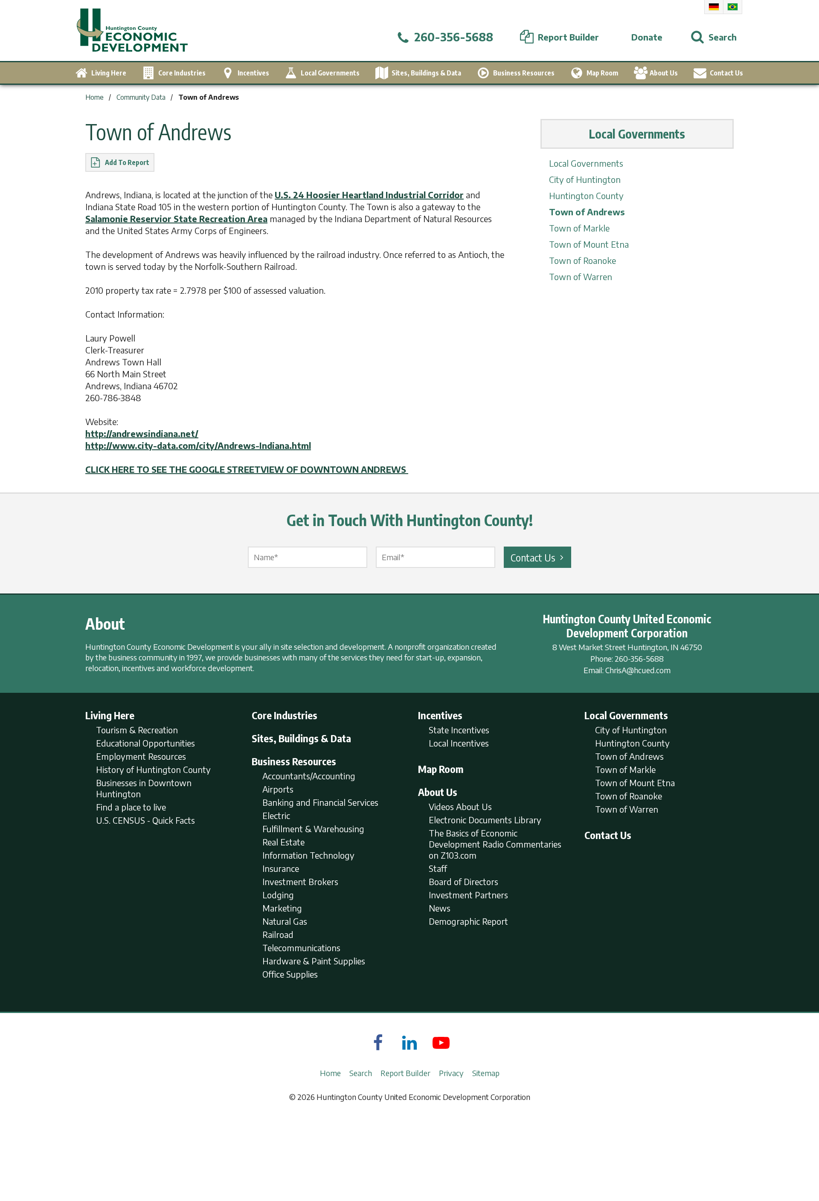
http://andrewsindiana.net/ (141, 433)
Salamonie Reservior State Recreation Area (176, 218)
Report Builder (405, 1073)
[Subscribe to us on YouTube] (441, 1042)
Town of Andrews (587, 211)
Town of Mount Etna (589, 244)
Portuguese (732, 7)
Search (360, 1073)
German (714, 7)
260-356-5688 (639, 658)
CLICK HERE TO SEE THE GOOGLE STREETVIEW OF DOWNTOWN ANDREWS (246, 469)
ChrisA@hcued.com (638, 670)
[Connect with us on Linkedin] (409, 1042)
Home (330, 1073)
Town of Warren (580, 276)
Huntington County (586, 195)
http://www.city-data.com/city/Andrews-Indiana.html (198, 445)
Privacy (451, 1073)
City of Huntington (585, 179)
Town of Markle (579, 228)
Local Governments (586, 163)
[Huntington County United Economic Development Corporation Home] (132, 30)
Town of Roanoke (582, 260)
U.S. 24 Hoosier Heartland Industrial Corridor (369, 194)
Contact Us (533, 557)
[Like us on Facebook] (378, 1042)
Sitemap (486, 1073)
